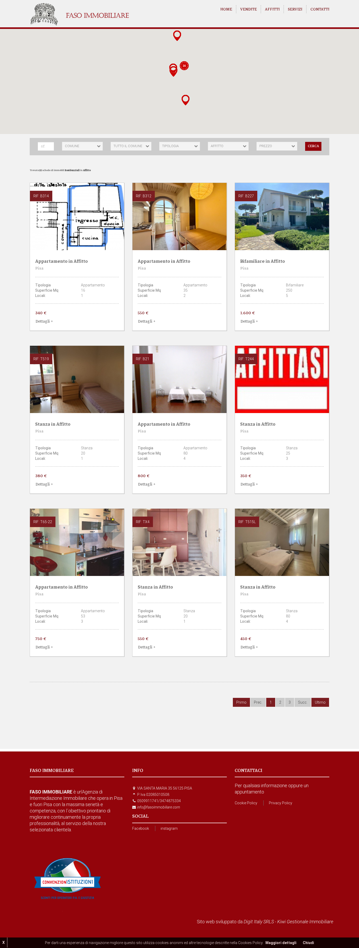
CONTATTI (319, 9)
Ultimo (320, 702)
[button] (173, 72)
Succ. (302, 702)
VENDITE (248, 9)
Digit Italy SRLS (259, 921)
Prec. (258, 702)
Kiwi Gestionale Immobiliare (305, 921)
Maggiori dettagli (280, 943)
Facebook (140, 828)
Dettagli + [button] (44, 321)
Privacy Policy (280, 803)
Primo (241, 702)
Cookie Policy (246, 803)
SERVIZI (295, 9)
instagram (169, 828)
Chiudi (308, 943)
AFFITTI (272, 9)
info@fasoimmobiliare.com (158, 807)
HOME (226, 9)
